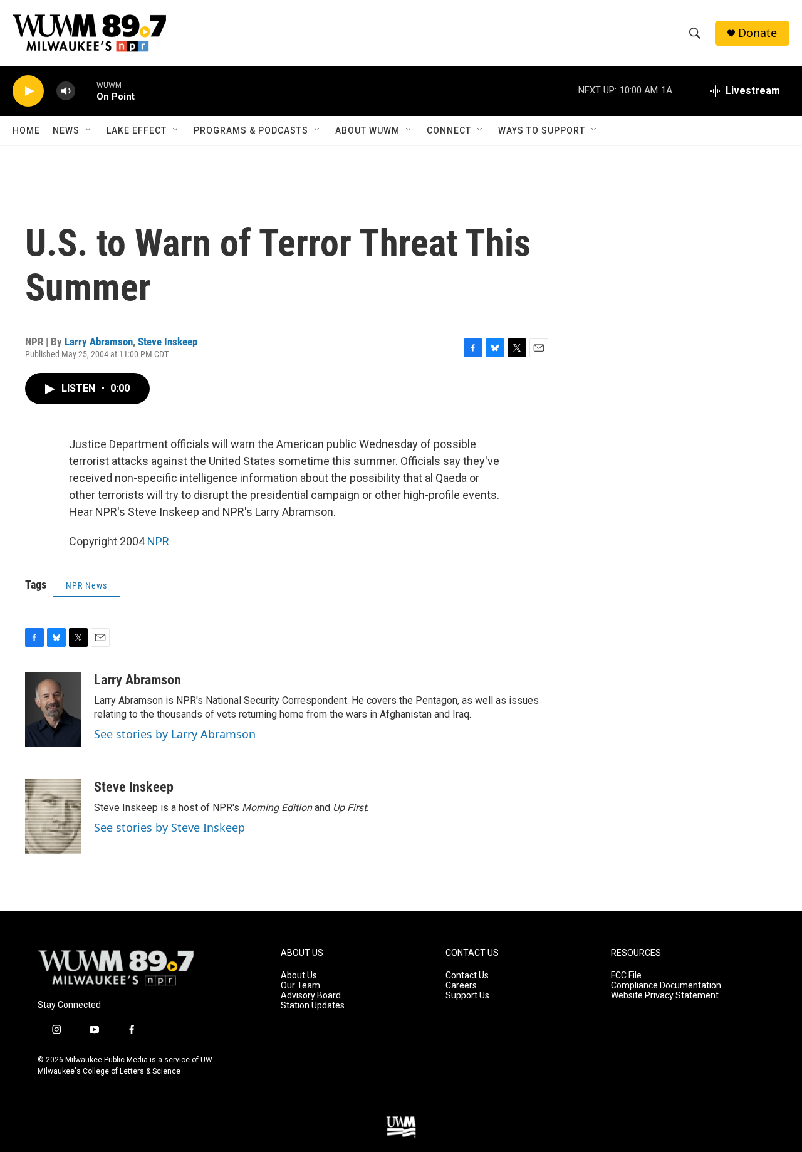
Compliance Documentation (666, 985)
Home (26, 130)
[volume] (65, 91)
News (66, 130)
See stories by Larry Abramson (175, 733)
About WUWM (367, 130)
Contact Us (467, 975)
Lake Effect (137, 130)
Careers (461, 985)
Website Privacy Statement (665, 995)
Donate (757, 32)
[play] (28, 91)
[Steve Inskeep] (53, 816)
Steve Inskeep (167, 341)
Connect (449, 130)
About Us (299, 975)
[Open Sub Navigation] (89, 130)
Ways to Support (541, 130)
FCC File (626, 975)
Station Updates (313, 1005)
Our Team (300, 985)
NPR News (86, 585)
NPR (158, 541)
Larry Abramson (99, 341)
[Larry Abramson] (53, 709)
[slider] (86, 90)
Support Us (467, 995)
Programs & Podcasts (251, 130)
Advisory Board (311, 995)
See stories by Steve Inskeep (169, 827)
